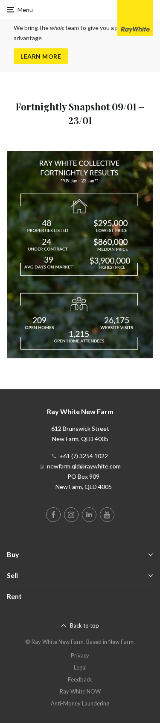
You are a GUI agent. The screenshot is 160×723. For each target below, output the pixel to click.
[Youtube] (107, 514)
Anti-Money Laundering (80, 703)
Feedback (80, 679)
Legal (80, 667)
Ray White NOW (80, 691)
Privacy (80, 655)
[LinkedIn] (89, 514)
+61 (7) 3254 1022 (83, 455)
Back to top (84, 625)
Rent (14, 596)
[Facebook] (53, 514)
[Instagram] (71, 514)
